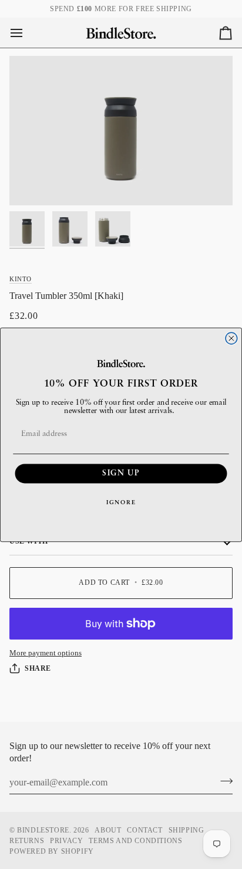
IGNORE (121, 502)
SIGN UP (120, 473)
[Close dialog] (231, 338)
